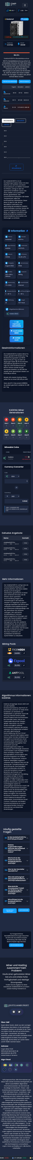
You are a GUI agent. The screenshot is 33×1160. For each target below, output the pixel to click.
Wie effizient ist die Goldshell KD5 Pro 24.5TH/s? (14, 901)
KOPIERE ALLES (17, 339)
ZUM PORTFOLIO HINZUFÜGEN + (9, 911)
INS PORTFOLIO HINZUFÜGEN (16, 324)
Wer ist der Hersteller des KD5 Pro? (14, 870)
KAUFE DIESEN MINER (17, 332)
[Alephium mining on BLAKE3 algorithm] (10, 1069)
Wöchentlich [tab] (8, 121)
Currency (7, 493)
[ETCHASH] (16, 1065)
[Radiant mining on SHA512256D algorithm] (16, 1069)
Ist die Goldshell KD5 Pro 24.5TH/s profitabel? (15, 838)
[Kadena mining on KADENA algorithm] (27, 1065)
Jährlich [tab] (6, 125)
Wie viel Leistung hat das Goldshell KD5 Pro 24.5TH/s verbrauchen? (15, 879)
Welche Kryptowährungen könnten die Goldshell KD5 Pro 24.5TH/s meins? (15, 848)
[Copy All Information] (27, 231)
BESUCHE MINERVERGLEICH (16, 945)
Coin (6, 473)
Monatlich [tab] (20, 121)
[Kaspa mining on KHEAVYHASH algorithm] (21, 1065)
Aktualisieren (16, 168)
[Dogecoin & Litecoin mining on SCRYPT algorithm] (10, 1065)
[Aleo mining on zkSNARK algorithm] (4, 1069)
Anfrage (25, 543)
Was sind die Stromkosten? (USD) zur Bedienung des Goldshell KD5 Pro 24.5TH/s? (14, 890)
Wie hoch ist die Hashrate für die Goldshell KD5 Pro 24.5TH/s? (13, 860)
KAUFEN (25, 19)
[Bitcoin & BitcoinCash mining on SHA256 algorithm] (5, 1065)
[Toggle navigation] (24, 5)
